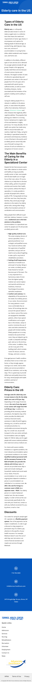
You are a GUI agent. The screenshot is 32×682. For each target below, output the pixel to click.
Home (4, 627)
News (3, 656)
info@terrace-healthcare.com (16, 586)
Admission (5, 630)
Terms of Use (16, 676)
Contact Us (5, 653)
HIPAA (7, 676)
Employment (6, 650)
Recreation (5, 643)
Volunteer (5, 646)
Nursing (4, 637)
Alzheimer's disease (16, 110)
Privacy (27, 676)
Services (4, 634)
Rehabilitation (6, 640)
